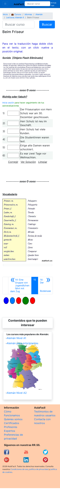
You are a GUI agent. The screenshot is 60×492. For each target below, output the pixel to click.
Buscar (47, 24)
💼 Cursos (16, 14)
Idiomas (28, 14)
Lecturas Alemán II (15, 17)
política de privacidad (38, 469)
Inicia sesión (8, 102)
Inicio (5, 14)
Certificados (11, 423)
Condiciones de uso (19, 469)
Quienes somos (13, 419)
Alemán (39, 14)
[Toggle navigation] (5, 3)
